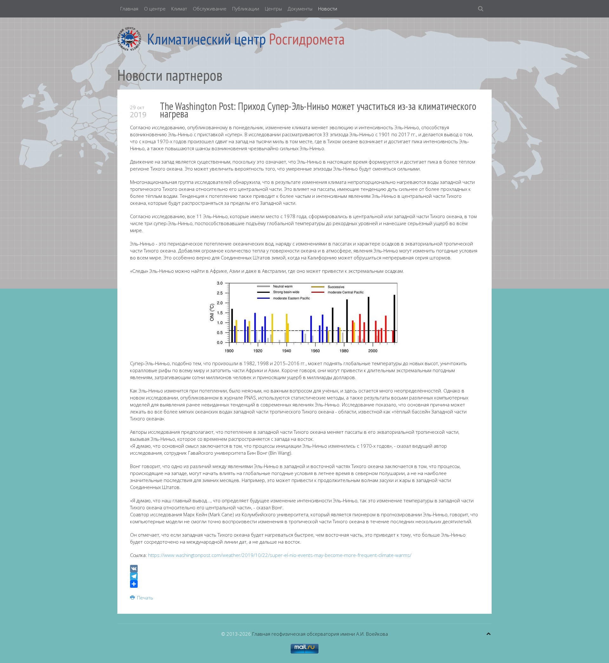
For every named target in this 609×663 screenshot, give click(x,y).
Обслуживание (209, 8)
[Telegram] (304, 576)
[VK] (304, 569)
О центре (155, 8)
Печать (144, 597)
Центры (273, 8)
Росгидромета (307, 39)
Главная (129, 8)
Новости (327, 8)
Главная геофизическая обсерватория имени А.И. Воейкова (320, 634)
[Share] (304, 584)
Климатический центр (206, 39)
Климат (179, 8)
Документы (300, 8)
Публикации (245, 8)
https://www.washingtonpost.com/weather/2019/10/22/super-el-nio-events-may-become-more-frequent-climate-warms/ (279, 555)
